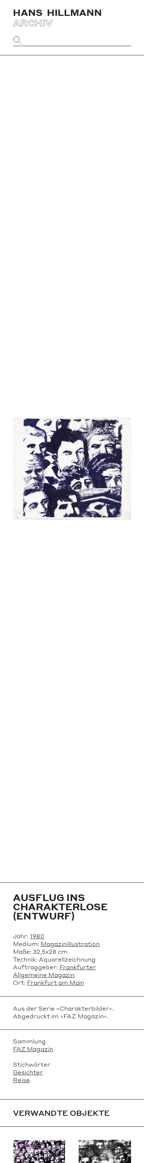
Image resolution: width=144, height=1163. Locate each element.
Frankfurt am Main (55, 982)
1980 (37, 936)
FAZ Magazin (33, 1049)
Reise (21, 1080)
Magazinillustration (70, 944)
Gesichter (28, 1072)
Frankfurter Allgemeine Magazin (54, 971)
